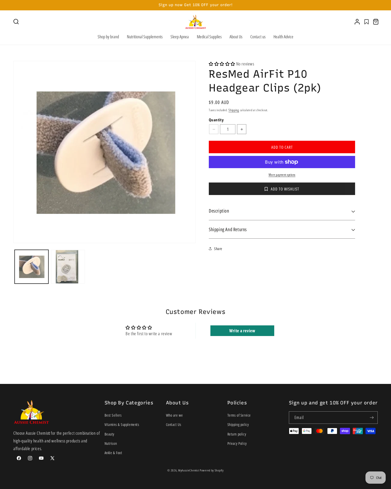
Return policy (236, 434)
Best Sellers (113, 415)
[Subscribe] (371, 417)
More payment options (282, 174)
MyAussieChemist (189, 470)
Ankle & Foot (113, 452)
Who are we (174, 415)
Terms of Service (239, 415)
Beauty (110, 434)
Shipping (233, 110)
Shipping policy (238, 424)
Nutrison (111, 443)
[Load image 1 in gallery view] (31, 267)
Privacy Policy (237, 443)
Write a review (242, 331)
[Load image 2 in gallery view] (68, 267)
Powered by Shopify (212, 470)
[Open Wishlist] (366, 22)
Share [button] (218, 248)
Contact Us (173, 424)
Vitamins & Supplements (122, 424)
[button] (16, 21)
